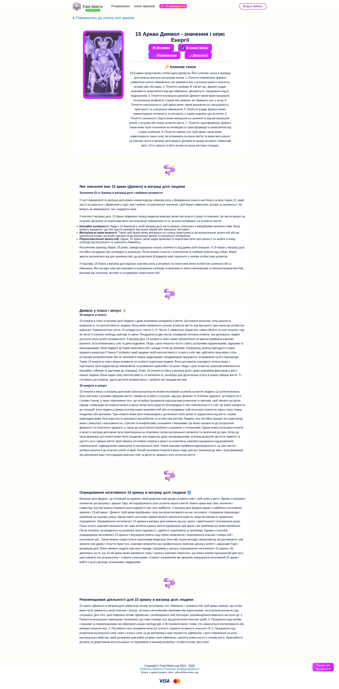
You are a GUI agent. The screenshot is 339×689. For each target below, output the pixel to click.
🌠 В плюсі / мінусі (195, 47)
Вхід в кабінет (253, 6)
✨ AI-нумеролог (173, 6)
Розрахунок (120, 6)
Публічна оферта (151, 668)
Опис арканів (144, 6)
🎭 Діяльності (198, 55)
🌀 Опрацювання (164, 55)
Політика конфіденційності (181, 668)
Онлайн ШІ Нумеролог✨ (323, 667)
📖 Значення (161, 47)
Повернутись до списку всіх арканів (104, 18)
